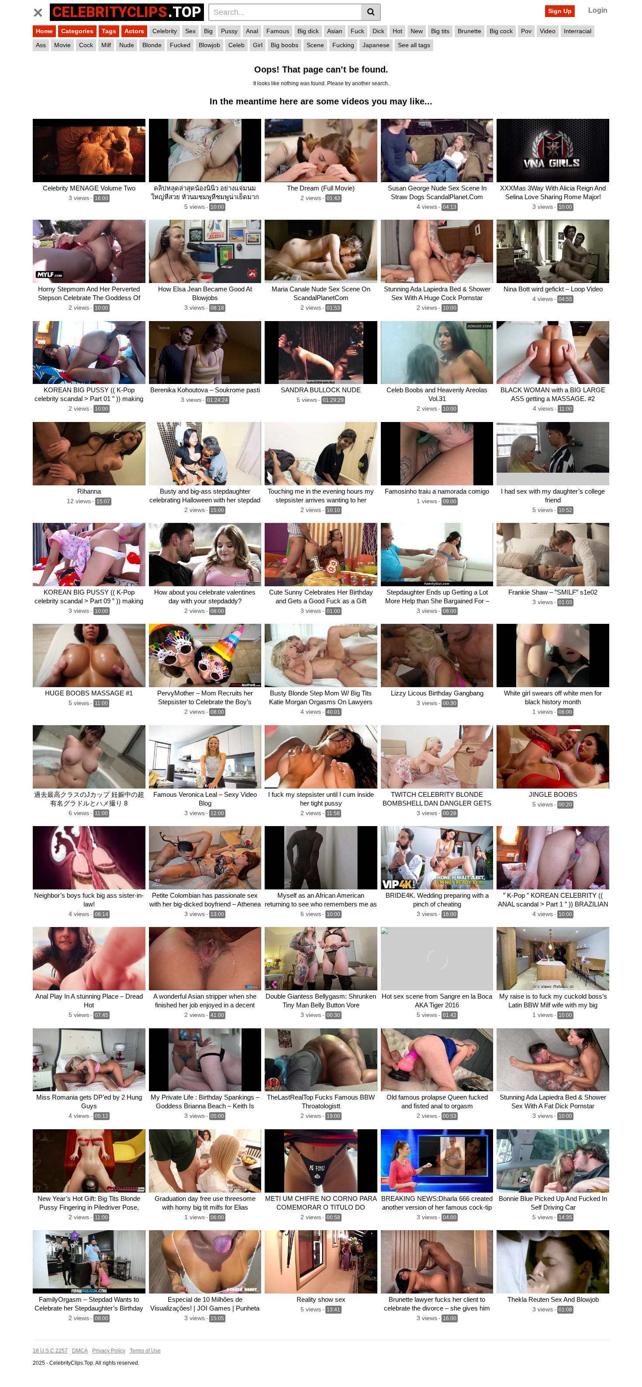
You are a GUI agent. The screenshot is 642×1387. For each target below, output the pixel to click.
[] (371, 12)
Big (208, 31)
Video (548, 31)
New (417, 31)
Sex (190, 31)
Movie (62, 45)
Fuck (357, 31)
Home (44, 31)
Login (597, 10)
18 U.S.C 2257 (50, 1351)
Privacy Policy (108, 1351)
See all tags (414, 45)
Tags (109, 31)
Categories (77, 31)
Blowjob (209, 45)
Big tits (440, 31)
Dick (378, 31)
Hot (397, 31)
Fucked (180, 45)
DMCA (80, 1351)
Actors (134, 31)
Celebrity (164, 31)
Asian (334, 31)
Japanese (376, 45)
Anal (252, 31)
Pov (526, 31)
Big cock (501, 31)
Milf (106, 45)
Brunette (469, 31)
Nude (126, 45)
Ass (41, 45)
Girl (257, 45)
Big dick (308, 31)
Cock (86, 45)
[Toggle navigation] (41, 10)
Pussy (229, 31)
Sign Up (560, 10)
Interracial (577, 31)
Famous (277, 31)
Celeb (236, 45)
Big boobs (284, 45)
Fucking (343, 45)
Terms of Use (145, 1351)
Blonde (152, 45)
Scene (315, 45)
